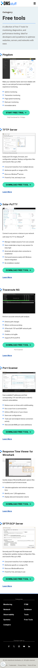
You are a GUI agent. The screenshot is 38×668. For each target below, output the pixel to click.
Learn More (7, 192)
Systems (6, 620)
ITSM (26, 604)
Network (6, 609)
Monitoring (7, 604)
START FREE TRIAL (15, 113)
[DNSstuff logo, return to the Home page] (9, 3)
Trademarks (12, 665)
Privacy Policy (22, 665)
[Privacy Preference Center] (3, 664)
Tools (26, 615)
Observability (8, 615)
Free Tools (28, 620)
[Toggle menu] (34, 3)
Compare (7, 625)
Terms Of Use (32, 665)
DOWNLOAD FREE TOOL (17, 185)
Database (28, 609)
